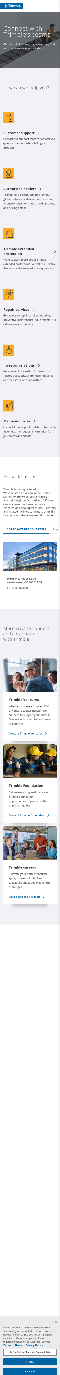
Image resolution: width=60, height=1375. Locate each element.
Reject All (30, 1361)
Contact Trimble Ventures (26, 733)
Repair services (16, 309)
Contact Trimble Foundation (27, 815)
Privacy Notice (34, 1345)
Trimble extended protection (18, 251)
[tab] (26, 530)
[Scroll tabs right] (57, 530)
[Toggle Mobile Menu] (56, 6)
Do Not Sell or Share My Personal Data (30, 1351)
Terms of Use (11, 1345)
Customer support (19, 133)
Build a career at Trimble (24, 897)
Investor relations (19, 365)
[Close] (56, 1322)
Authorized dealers (19, 188)
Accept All (29, 1371)
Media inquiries (16, 421)
